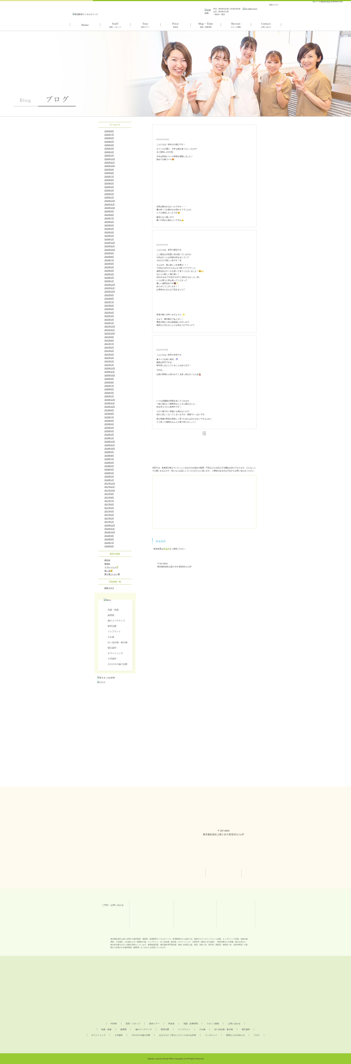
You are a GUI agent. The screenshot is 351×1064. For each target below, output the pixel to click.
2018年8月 (109, 456)
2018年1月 (109, 480)
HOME (114, 1024)
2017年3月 (109, 515)
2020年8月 (109, 382)
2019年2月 (109, 434)
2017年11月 (109, 487)
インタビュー (211, 1035)
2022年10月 (109, 291)
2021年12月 (109, 326)
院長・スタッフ (133, 1024)
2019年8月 (109, 414)
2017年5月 (109, 508)
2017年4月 (109, 511)
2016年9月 (109, 536)
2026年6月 (109, 138)
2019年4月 (109, 428)
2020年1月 (109, 396)
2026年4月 (109, 145)
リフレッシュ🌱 (111, 567)
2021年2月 (109, 361)
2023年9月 (109, 253)
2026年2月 (109, 152)
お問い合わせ (234, 1024)
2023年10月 (109, 250)
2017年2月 (109, 518)
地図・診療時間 (190, 1024)
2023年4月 (109, 271)
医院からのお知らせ (235, 1035)
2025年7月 (109, 176)
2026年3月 (109, 148)
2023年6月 (109, 264)
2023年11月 (109, 246)
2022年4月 (109, 312)
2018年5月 (109, 466)
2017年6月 (109, 504)
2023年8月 (109, 257)
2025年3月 (109, 190)
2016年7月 (109, 543)
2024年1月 (109, 239)
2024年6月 (109, 222)
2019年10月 (109, 407)
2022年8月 (109, 298)
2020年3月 (109, 393)
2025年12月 (109, 159)
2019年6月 (109, 421)
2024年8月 (109, 215)
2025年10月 (109, 166)
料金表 (166, 549)
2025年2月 (109, 194)
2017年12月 (109, 483)
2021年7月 (109, 344)
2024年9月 (109, 211)
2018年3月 (109, 473)
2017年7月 (109, 501)
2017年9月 (109, 494)
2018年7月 (109, 459)
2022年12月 (109, 285)
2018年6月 (109, 463)
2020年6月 (109, 389)
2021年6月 (109, 347)
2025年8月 (109, 173)
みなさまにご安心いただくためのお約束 (177, 1035)
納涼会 (107, 560)
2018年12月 (109, 441)
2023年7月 (109, 260)
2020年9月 (109, 379)
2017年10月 (109, 490)
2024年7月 (109, 218)
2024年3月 (109, 232)
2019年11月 (109, 403)
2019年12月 (109, 400)
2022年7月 (109, 302)
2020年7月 (109, 386)
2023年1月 (109, 281)
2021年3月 (109, 358)
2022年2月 (109, 319)
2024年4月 (109, 229)
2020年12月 (109, 368)
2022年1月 (109, 323)
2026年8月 (109, 131)
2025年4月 (109, 187)
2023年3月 (109, 274)
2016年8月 (109, 539)
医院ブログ (109, 588)
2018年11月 (109, 445)
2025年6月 (109, 180)
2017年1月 (109, 522)
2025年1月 (109, 197)
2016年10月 (109, 532)
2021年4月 (109, 354)
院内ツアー (154, 1024)
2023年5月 (109, 267)
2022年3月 (109, 316)
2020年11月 (109, 372)
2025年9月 (109, 169)
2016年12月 (109, 525)
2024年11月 (109, 204)
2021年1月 (109, 365)
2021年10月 (109, 333)
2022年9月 (109, 295)
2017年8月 (109, 497)
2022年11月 (109, 288)
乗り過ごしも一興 (112, 574)
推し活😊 (108, 571)
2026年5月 (109, 142)
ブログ (257, 1035)
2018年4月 (109, 469)
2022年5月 (109, 309)
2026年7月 (109, 135)
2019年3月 (109, 431)
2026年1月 (109, 155)
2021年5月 (109, 351)
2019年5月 (109, 424)
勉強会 (107, 564)
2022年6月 (109, 305)
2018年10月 (109, 449)
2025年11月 (109, 162)
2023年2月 (109, 278)
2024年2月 (109, 236)
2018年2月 (109, 476)
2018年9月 (109, 452)
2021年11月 (109, 330)
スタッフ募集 (213, 1024)
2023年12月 (109, 243)
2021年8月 (109, 340)
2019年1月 (109, 438)
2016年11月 (109, 529)
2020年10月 (109, 375)
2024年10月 (109, 208)
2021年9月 (109, 337)
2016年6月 (109, 546)
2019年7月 (109, 417)
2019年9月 (109, 410)
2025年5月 (109, 183)
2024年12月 (109, 201)
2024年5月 (109, 225)
